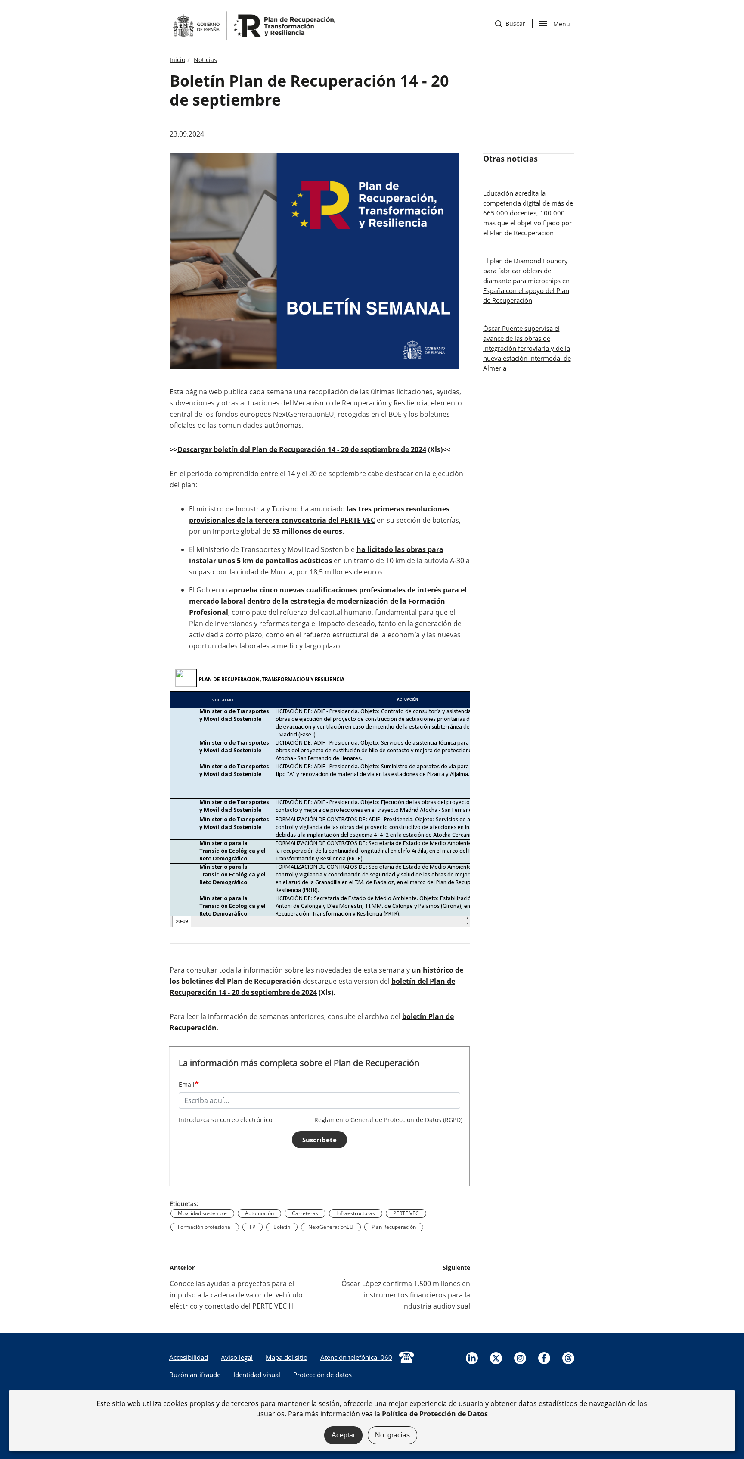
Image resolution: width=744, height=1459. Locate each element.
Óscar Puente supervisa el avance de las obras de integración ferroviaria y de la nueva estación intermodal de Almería (527, 348)
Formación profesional (205, 1227)
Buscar (510, 23)
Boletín (281, 1227)
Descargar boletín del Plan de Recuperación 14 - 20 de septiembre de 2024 (301, 449)
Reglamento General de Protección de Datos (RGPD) (388, 1120)
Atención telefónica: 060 (356, 1357)
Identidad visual (256, 1374)
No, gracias (392, 1435)
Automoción (259, 1213)
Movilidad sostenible (202, 1213)
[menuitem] (188, 1357)
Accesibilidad (188, 1357)
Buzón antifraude (194, 1374)
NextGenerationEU (330, 1227)
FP (252, 1227)
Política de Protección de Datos (435, 1413)
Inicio (177, 60)
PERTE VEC (406, 1213)
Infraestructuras (355, 1213)
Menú (561, 23)
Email (187, 1084)
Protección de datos (322, 1374)
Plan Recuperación (394, 1227)
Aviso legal (237, 1357)
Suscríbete (319, 1139)
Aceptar (343, 1435)
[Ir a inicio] (254, 25)
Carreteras (305, 1213)
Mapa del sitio (286, 1357)
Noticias (205, 60)
